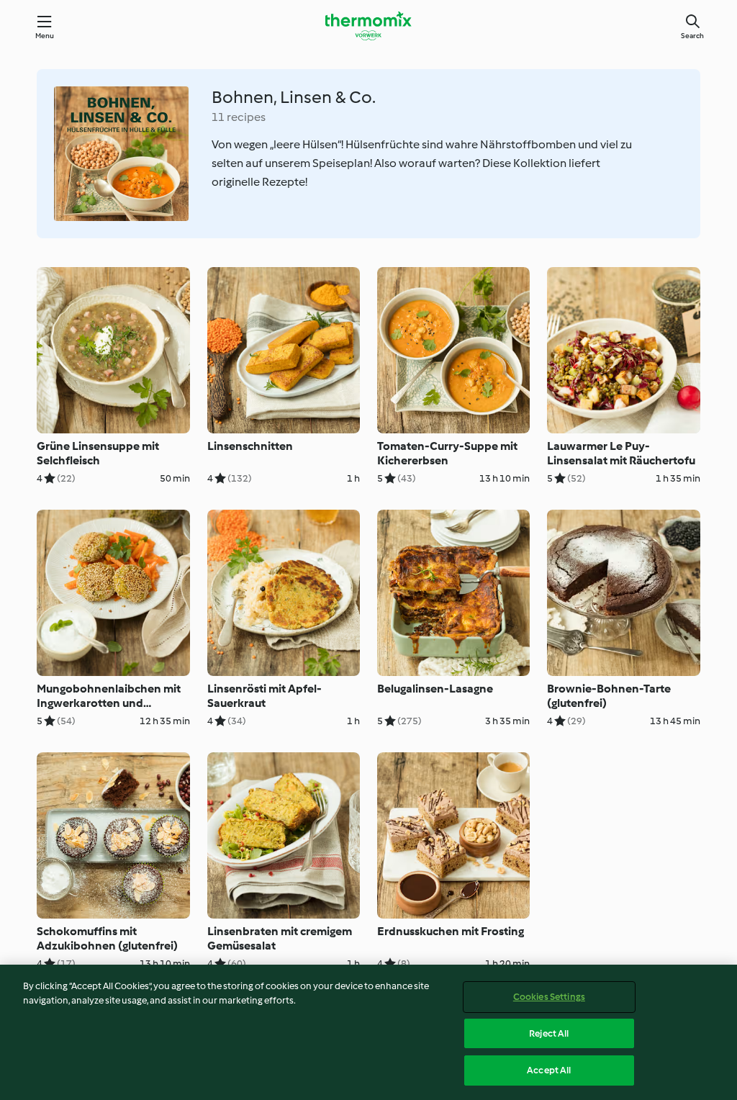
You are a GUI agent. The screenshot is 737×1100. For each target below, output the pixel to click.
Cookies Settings (549, 996)
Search (692, 35)
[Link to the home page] (368, 26)
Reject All (549, 1033)
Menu (45, 35)
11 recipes (239, 117)
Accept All (549, 1070)
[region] (368, 1032)
